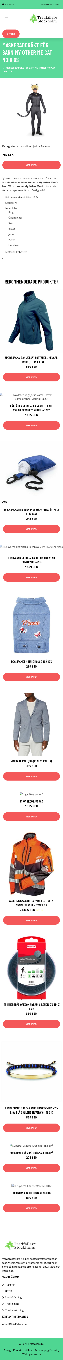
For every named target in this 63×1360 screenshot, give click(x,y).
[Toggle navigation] (6, 19)
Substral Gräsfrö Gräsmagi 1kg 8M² (31, 1153)
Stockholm (9, 4)
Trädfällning (12, 1303)
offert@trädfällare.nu (50, 4)
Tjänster (10, 1284)
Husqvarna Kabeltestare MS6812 (31, 1193)
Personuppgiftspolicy (47, 1350)
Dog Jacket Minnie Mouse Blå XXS (31, 661)
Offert (11, 33)
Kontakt (17, 1350)
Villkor (28, 1350)
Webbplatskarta (31, 1354)
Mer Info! (31, 165)
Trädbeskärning (14, 1310)
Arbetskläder (24, 146)
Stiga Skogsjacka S (31, 801)
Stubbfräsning (13, 1297)
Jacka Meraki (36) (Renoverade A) (31, 761)
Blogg (7, 1350)
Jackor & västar (41, 146)
